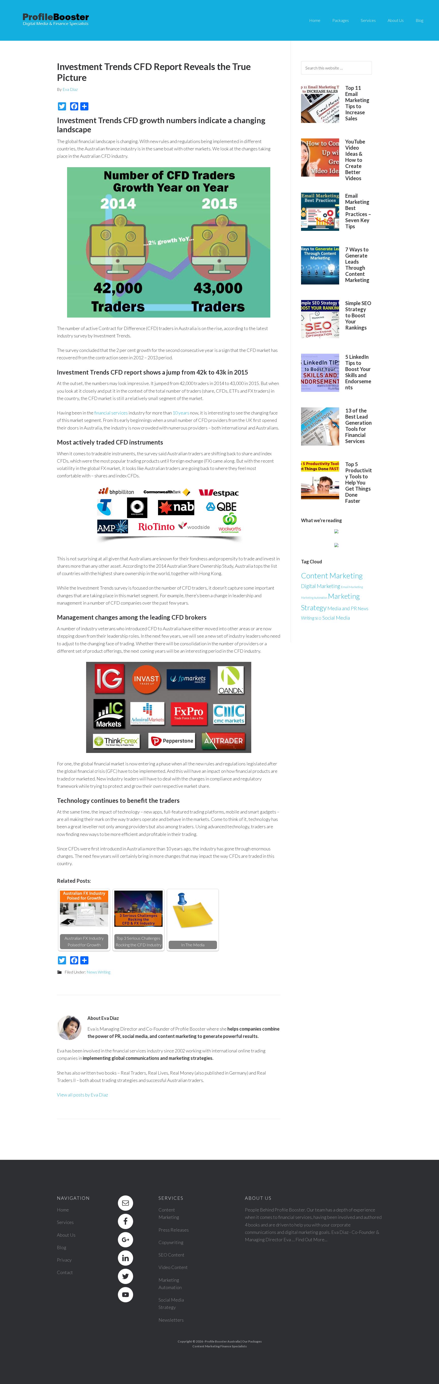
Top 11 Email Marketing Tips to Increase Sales (357, 103)
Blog (61, 1247)
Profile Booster (56, 20)
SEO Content (171, 1255)
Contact (65, 1272)
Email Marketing (352, 587)
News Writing (98, 971)
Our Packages (252, 1341)
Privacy (64, 1260)
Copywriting (171, 1242)
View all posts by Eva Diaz (82, 1094)
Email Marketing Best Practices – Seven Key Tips (358, 211)
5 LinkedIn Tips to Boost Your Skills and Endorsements (358, 372)
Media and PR (342, 608)
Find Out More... (311, 1239)
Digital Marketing (320, 586)
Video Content (173, 1267)
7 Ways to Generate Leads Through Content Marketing (357, 264)
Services (65, 1222)
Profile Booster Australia (222, 1341)
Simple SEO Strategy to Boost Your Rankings (358, 315)
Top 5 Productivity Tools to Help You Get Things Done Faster (358, 482)
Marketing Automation (314, 597)
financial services (111, 413)
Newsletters (171, 1320)
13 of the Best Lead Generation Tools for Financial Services (358, 425)
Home (63, 1209)
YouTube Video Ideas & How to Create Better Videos (355, 159)
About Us (66, 1235)
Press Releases (174, 1230)
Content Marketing (332, 575)
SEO (318, 618)
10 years (181, 413)
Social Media (336, 618)
